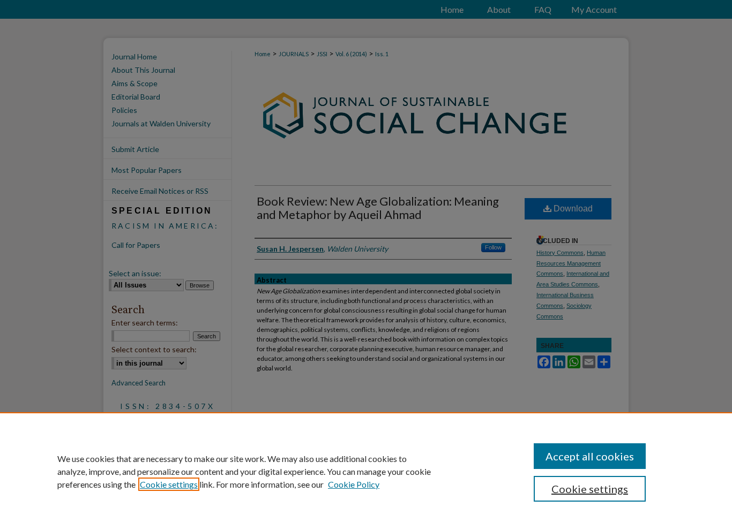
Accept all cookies (590, 456)
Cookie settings (169, 484)
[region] (366, 471)
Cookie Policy (353, 484)
